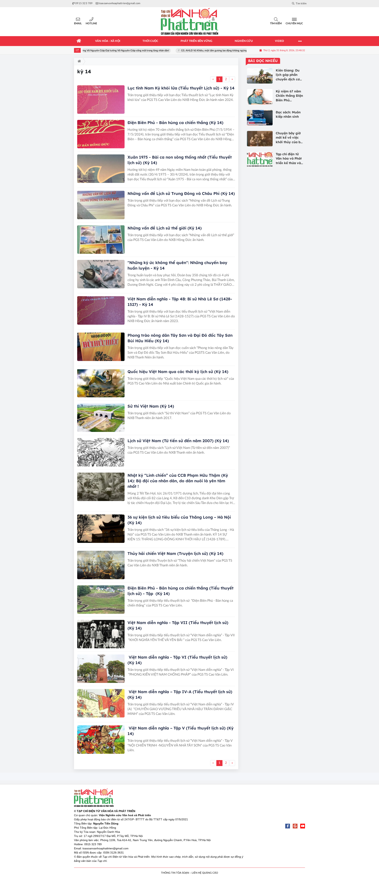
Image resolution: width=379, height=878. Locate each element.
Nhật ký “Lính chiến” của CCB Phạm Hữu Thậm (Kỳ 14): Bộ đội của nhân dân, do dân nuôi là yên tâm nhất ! (178, 481)
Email (78, 23)
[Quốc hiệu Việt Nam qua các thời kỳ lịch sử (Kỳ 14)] (101, 383)
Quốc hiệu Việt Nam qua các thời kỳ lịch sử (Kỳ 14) (178, 371)
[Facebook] (287, 826)
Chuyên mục (294, 23)
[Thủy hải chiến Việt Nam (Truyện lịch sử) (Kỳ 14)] (101, 565)
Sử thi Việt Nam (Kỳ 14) (151, 406)
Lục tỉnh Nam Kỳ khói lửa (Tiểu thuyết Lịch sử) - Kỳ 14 (181, 88)
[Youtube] (302, 826)
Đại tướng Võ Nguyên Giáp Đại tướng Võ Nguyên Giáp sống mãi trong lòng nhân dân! (108, 50)
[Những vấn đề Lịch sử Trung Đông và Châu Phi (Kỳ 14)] (101, 205)
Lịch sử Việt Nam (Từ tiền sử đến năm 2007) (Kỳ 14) (178, 440)
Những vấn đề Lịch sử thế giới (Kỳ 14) (165, 228)
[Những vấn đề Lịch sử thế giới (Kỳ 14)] (101, 239)
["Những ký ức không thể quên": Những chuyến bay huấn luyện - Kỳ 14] (101, 274)
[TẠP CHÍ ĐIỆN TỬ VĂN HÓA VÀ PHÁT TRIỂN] (189, 21)
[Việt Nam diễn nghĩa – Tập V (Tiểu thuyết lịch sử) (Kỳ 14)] (101, 739)
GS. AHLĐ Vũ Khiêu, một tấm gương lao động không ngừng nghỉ (203, 50)
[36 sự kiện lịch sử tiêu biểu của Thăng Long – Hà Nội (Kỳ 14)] (101, 528)
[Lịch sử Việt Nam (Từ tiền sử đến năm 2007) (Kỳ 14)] (101, 452)
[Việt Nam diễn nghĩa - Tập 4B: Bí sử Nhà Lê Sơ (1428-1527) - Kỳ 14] (101, 310)
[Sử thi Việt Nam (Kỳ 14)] (101, 417)
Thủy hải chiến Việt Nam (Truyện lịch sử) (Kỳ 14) (175, 553)
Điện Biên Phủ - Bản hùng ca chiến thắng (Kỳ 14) (175, 122)
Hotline (91, 23)
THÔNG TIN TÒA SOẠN (175, 873)
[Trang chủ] (79, 41)
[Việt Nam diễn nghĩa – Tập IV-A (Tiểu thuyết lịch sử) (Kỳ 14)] (101, 703)
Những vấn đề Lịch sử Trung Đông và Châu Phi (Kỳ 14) (181, 193)
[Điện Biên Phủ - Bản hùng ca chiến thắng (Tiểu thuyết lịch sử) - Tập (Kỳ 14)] (101, 599)
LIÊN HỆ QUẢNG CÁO (205, 873)
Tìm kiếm (276, 23)
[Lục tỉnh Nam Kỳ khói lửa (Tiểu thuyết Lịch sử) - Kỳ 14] (101, 99)
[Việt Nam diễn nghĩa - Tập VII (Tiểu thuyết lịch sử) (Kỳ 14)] (101, 634)
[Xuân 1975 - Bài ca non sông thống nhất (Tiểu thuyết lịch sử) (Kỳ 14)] (101, 168)
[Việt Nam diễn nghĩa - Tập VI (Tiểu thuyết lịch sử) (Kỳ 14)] (101, 668)
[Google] (295, 826)
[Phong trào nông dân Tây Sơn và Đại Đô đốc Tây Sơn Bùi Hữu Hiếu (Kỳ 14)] (101, 347)
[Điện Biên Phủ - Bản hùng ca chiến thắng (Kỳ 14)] (101, 134)
